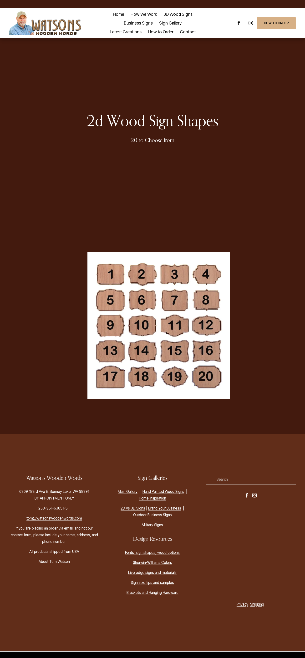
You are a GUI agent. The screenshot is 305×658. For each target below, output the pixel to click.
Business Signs (138, 23)
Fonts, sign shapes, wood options (152, 552)
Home (118, 14)
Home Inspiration (152, 498)
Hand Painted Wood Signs (163, 491)
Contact (188, 31)
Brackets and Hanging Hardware (152, 592)
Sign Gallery (170, 23)
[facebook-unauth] (239, 23)
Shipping (257, 604)
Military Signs (152, 525)
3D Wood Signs (178, 14)
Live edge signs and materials (152, 572)
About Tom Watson (54, 561)
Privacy (242, 604)
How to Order (160, 31)
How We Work (144, 14)
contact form (21, 535)
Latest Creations (126, 31)
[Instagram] (251, 23)
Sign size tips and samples (152, 582)
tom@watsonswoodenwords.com (54, 518)
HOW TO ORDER (276, 23)
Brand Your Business (164, 508)
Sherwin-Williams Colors (152, 562)
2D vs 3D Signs (133, 508)
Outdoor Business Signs (152, 515)
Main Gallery (127, 491)
